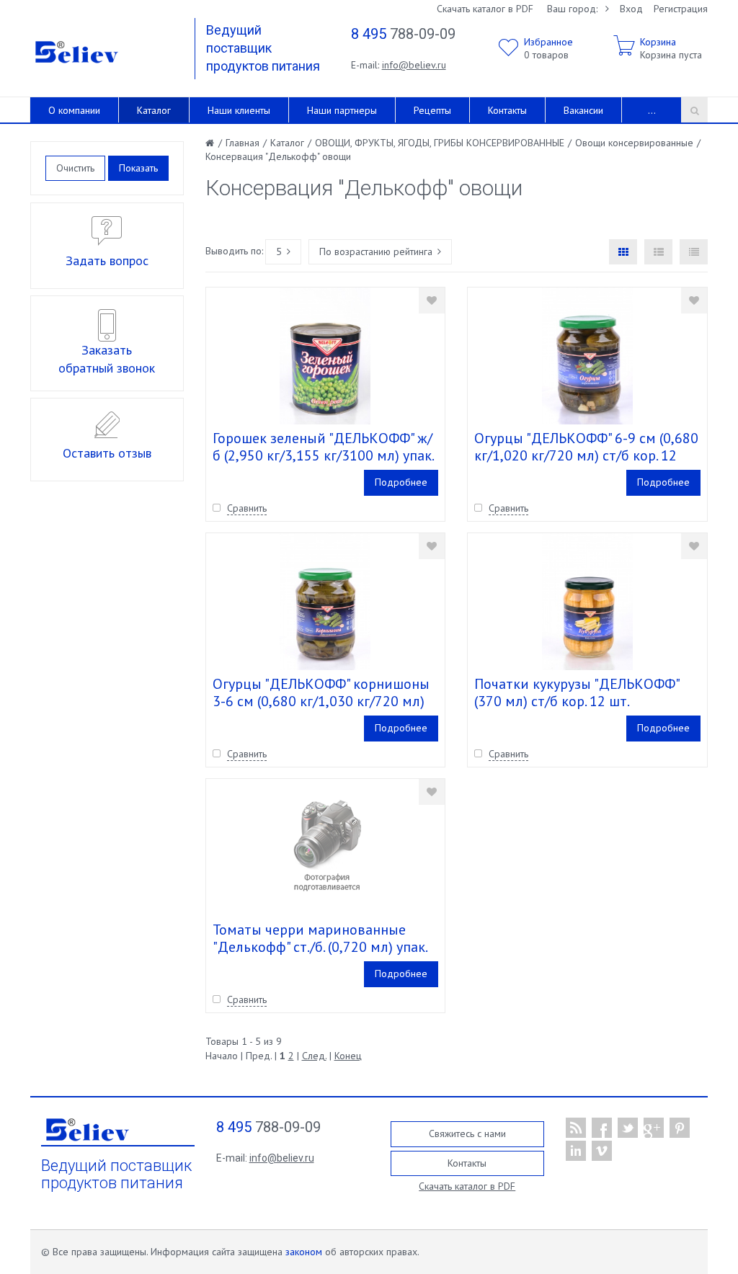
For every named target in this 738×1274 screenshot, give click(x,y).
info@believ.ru (414, 64)
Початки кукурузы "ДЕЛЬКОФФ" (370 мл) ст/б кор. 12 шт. (576, 692)
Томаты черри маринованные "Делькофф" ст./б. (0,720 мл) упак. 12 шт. (320, 947)
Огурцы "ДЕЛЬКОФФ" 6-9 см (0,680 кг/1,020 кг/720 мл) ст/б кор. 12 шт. (586, 455)
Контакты (507, 110)
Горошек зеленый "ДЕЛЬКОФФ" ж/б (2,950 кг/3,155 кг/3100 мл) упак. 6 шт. (323, 455)
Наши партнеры (342, 110)
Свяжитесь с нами (467, 1133)
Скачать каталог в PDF (485, 8)
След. (314, 1055)
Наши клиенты (239, 110)
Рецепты (432, 110)
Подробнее (401, 482)
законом (303, 1251)
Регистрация (681, 8)
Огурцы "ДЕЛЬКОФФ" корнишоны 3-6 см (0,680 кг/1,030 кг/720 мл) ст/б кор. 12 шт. (321, 701)
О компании (74, 110)
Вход (631, 8)
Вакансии (583, 110)
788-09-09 (403, 34)
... (652, 110)
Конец (348, 1055)
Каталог (154, 110)
